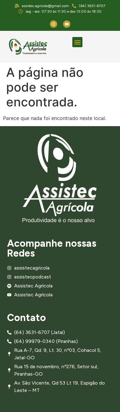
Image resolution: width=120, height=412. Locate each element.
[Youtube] (66, 24)
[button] (77, 42)
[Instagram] (53, 24)
